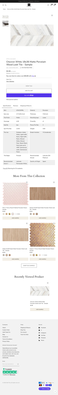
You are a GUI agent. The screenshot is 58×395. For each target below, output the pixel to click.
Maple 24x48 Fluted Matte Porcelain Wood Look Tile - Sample (14, 249)
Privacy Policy (6, 341)
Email (3, 361)
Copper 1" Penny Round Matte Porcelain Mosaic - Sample (42, 249)
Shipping (8, 73)
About (4, 327)
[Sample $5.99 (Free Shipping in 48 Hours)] (29, 1)
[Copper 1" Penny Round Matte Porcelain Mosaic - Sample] (43, 235)
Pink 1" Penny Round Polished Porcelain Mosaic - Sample (15, 208)
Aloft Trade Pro (6, 332)
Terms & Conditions (7, 339)
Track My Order (24, 334)
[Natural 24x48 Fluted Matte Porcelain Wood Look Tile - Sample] (43, 194)
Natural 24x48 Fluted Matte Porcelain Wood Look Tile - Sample (42, 208)
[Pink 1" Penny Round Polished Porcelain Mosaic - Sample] (15, 194)
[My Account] (48, 5)
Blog (3, 334)
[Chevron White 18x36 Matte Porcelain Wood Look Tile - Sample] (39, 290)
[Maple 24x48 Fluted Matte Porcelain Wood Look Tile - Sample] (15, 235)
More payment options (12, 99)
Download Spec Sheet (27, 67)
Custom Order (6, 330)
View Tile (29, 86)
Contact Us (5, 337)
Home (4, 9)
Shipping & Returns (25, 327)
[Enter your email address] (17, 364)
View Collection (10, 81)
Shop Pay (23, 330)
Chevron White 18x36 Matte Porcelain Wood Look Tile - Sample (39, 302)
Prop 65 (5, 168)
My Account (24, 332)
